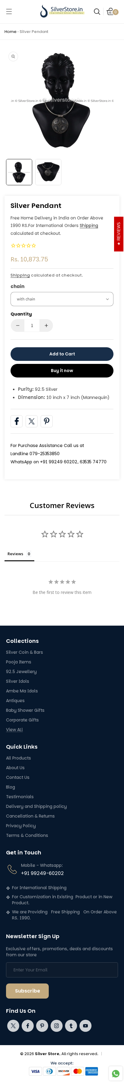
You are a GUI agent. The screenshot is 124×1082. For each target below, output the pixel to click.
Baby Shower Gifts (25, 710)
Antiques (15, 700)
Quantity (21, 314)
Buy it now (62, 371)
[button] (9, 11)
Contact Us (17, 777)
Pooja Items (18, 662)
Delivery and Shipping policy (36, 806)
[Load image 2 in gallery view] (48, 172)
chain (17, 286)
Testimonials (20, 796)
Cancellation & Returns (30, 816)
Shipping (89, 225)
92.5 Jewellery (21, 671)
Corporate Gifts (22, 720)
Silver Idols (17, 681)
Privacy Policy (21, 825)
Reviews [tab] (15, 553)
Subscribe (27, 990)
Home (11, 31)
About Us (15, 767)
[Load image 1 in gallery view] (19, 172)
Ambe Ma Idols (22, 691)
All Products (18, 758)
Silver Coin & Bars (24, 652)
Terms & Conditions (27, 835)
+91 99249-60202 (42, 873)
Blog (10, 787)
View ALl (14, 729)
